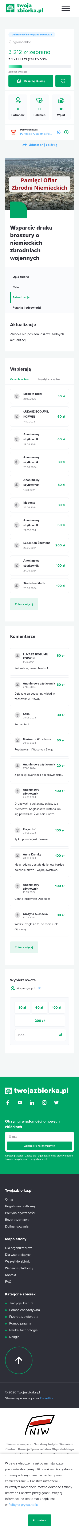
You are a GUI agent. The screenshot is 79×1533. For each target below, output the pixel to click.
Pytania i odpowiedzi (27, 307)
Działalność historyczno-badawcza (32, 34)
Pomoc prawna (20, 1323)
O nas (9, 1199)
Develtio (46, 1398)
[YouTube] (19, 1104)
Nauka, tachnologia (23, 1330)
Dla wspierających (18, 1255)
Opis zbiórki (21, 277)
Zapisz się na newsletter (39, 1145)
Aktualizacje (21, 297)
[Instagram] (44, 1104)
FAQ (8, 1282)
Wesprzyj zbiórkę (34, 80)
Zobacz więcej (24, 604)
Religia (14, 1337)
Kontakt (10, 1275)
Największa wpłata (49, 379)
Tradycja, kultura (21, 1303)
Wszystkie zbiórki (18, 1261)
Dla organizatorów (18, 1248)
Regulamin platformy (20, 1206)
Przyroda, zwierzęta (23, 1317)
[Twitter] (56, 1104)
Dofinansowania (16, 1226)
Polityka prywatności (23, 1505)
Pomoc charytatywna (24, 1310)
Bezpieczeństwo (17, 1220)
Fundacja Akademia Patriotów (36, 134)
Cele (16, 287)
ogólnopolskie (22, 42)
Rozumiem (39, 1520)
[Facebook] (7, 1104)
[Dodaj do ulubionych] (63, 81)
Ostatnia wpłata (19, 379)
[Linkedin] (32, 1104)
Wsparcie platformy (19, 1268)
